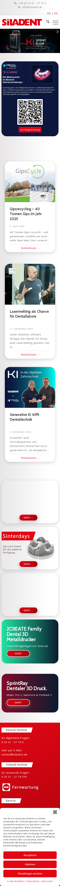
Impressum (47, 881)
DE (49, 13)
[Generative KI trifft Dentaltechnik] (30, 387)
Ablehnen (30, 864)
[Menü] (53, 22)
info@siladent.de (32, 7)
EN (56, 13)
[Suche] (46, 22)
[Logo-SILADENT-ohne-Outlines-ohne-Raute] (24, 22)
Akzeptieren (30, 855)
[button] (55, 812)
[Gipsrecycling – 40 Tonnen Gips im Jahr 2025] (30, 181)
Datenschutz (33, 881)
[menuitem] (46, 22)
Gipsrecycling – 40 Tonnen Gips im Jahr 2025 (26, 214)
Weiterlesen (28, 248)
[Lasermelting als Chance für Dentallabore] (30, 284)
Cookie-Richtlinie (16, 881)
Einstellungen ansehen (30, 873)
